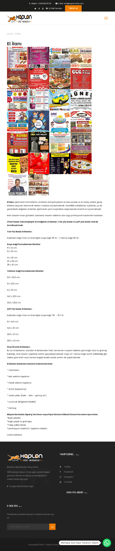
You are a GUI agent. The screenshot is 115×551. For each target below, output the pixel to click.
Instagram (69, 476)
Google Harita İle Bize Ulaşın (21, 486)
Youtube (68, 482)
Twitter (67, 466)
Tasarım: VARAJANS (78, 544)
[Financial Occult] (24, 457)
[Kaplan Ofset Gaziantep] (19, 19)
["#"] (35, 9)
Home (10, 33)
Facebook (68, 471)
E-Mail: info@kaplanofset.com (71, 3)
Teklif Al (73, 8)
